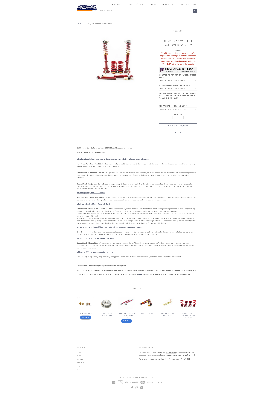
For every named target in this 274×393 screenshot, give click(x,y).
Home (79, 24)
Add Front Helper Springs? (172, 106)
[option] (116, 62)
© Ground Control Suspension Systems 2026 (137, 377)
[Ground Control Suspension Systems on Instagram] (137, 388)
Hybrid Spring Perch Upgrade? (173, 85)
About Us (80, 363)
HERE (140, 274)
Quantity (178, 114)
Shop (79, 356)
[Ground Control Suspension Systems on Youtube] (141, 388)
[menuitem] (115, 4)
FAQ (78, 370)
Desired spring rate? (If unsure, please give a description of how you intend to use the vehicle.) (178, 95)
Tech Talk (81, 359)
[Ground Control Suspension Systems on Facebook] (132, 388)
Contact (80, 366)
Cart (195, 4)
